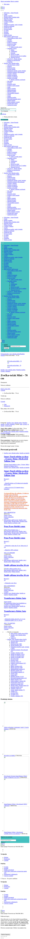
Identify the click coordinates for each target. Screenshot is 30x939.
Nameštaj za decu (12, 48)
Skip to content (14, 1)
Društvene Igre (8, 27)
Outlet (5, 14)
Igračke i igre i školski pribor (11, 63)
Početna (3, 354)
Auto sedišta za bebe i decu (14, 38)
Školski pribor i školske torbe (11, 17)
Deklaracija (7, 406)
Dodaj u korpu (8, 515)
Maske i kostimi (8, 15)
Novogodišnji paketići (13, 93)
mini (21, 424)
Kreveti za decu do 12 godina (18, 56)
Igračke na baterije (12, 75)
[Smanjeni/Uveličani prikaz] (6, 936)
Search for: (3, 107)
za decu (25, 424)
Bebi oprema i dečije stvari (11, 36)
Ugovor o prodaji (8, 875)
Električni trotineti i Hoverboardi (15, 72)
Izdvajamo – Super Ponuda (11, 12)
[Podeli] (3, 936)
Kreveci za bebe (15, 54)
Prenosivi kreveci (15, 57)
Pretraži (6, 348)
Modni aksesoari (11, 90)
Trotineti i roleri (16, 688)
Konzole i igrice (11, 84)
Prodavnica (7, 859)
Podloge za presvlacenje (13, 60)
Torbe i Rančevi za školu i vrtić (12, 523)
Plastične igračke (11, 97)
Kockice (6, 32)
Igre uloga (10, 81)
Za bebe (14, 693)
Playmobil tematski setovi (14, 99)
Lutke (8, 87)
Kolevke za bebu (11, 44)
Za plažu (6, 30)
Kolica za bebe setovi (16, 47)
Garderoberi (14, 51)
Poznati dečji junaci (12, 103)
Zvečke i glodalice (5, 371)
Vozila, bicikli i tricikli (18, 690)
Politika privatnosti (9, 870)
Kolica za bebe (8, 35)
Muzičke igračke (8, 18)
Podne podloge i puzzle (13, 102)
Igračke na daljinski (9, 26)
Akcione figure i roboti (13, 65)
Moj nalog (6, 4)
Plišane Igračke (8, 20)
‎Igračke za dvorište (12, 78)
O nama (6, 867)
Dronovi (9, 66)
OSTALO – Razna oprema (14, 59)
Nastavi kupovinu (5, 934)
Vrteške (14, 691)
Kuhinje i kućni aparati (13, 85)
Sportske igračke (17, 687)
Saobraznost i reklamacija (10, 874)
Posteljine (6, 33)
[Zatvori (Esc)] (1, 936)
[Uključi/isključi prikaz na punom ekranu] (4, 936)
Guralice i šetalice (8, 21)
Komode (13, 53)
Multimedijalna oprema (18, 669)
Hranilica (9, 41)
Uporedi (3, 390)
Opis (5, 404)
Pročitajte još (7, 588)
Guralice (9, 39)
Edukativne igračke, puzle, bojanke (13, 24)
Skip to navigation (5, 1)
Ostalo (9, 96)
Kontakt (6, 868)
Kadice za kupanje (12, 42)
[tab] (16, 404)
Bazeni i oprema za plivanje (18, 79)
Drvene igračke (8, 29)
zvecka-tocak (8, 425)
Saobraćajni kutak (12, 105)
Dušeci (12, 50)
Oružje (6, 23)
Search (6, 344)
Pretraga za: (7, 346)
